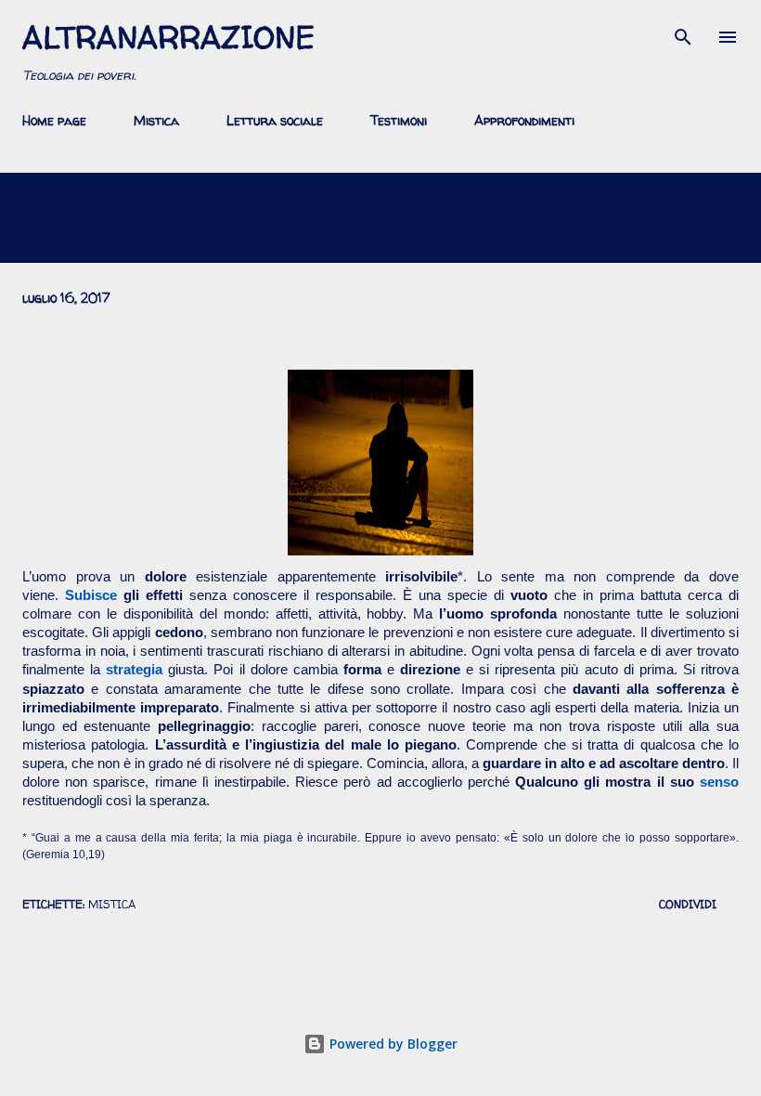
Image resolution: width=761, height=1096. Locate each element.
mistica (111, 904)
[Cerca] (683, 33)
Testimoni (398, 120)
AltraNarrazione (168, 37)
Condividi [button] (687, 904)
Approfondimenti (524, 120)
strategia (134, 669)
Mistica (156, 120)
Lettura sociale (274, 120)
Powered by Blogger (392, 1043)
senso (719, 782)
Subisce (91, 595)
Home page (54, 120)
